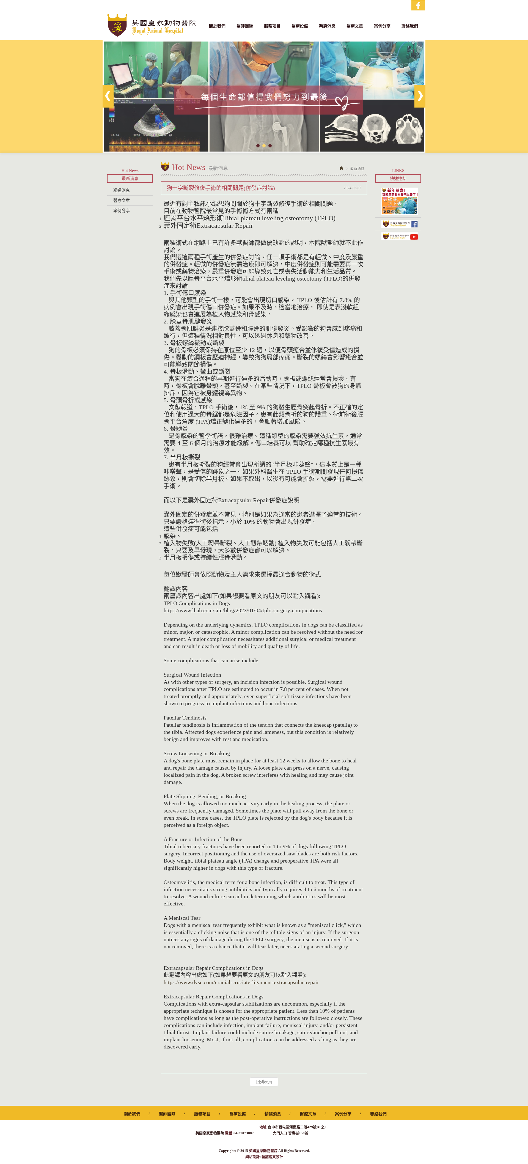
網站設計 (252, 1157)
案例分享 (121, 210)
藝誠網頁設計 (272, 1157)
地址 (262, 1127)
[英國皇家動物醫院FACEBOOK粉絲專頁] (398, 224)
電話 (228, 1133)
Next (419, 96)
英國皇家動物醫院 (151, 25)
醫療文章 (121, 200)
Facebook (418, 5)
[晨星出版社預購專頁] (398, 201)
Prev (108, 96)
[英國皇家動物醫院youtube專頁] (398, 236)
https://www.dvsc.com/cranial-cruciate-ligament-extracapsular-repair (241, 982)
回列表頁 (264, 1082)
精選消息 (121, 190)
